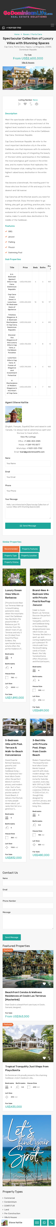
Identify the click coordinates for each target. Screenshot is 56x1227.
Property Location (29, 556)
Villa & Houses (28, 63)
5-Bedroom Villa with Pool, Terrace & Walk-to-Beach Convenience (14, 747)
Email (7, 472)
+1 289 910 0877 (32, 445)
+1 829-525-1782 (34, 448)
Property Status (11, 562)
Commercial (9, 1198)
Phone (8, 485)
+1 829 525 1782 (13, 28)
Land (6, 1209)
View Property (28, 980)
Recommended (11, 549)
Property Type (11, 556)
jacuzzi (11, 237)
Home (17, 34)
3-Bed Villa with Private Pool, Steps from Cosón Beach (40, 747)
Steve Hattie (15, 1222)
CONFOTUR (9, 1206)
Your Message (11, 499)
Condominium (10, 1202)
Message (7, 912)
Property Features (30, 549)
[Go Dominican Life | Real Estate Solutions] (28, 22)
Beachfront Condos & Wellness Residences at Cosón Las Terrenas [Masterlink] (25, 996)
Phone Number (9, 901)
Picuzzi (11, 247)
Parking (11, 242)
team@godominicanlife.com (32, 452)
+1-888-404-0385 (32, 441)
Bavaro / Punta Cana (32, 34)
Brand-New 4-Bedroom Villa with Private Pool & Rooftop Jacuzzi (41, 597)
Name (7, 458)
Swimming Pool (15, 252)
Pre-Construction (12, 1213)
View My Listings (28, 437)
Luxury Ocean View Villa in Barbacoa (13, 594)
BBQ (10, 231)
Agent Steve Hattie (16, 402)
